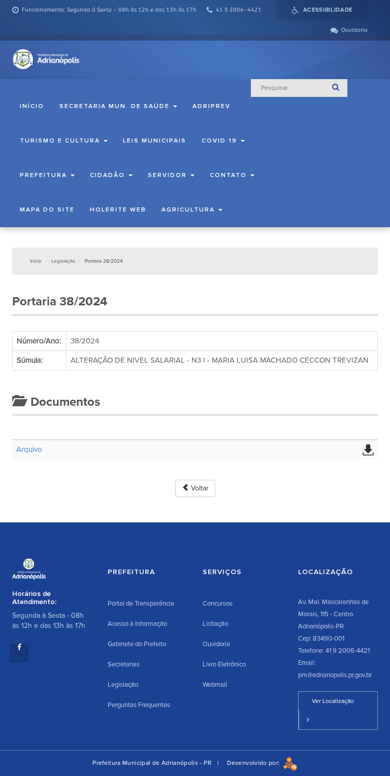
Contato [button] (229, 175)
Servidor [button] (168, 175)
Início (32, 106)
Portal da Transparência (141, 603)
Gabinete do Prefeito (137, 644)
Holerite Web (118, 210)
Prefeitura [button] (45, 175)
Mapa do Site (47, 210)
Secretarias (124, 664)
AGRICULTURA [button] (189, 210)
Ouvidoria (216, 644)
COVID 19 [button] (221, 141)
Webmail (215, 685)
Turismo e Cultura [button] (61, 141)
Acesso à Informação (137, 624)
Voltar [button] (199, 488)
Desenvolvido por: (255, 763)
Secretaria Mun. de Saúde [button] (115, 106)
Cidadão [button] (108, 175)
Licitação (215, 624)
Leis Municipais (154, 141)
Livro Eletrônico (224, 664)
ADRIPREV (211, 106)
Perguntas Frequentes (139, 705)
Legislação (63, 261)
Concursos (218, 603)
